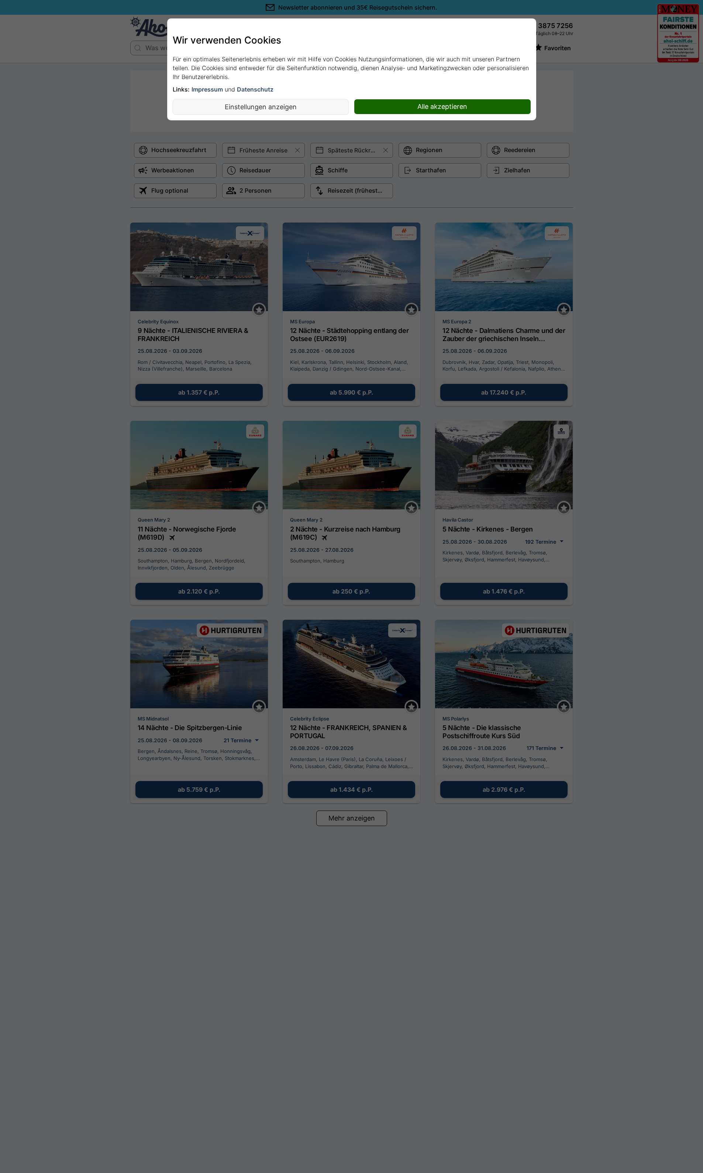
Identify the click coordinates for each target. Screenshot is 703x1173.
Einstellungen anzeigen (261, 107)
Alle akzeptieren (442, 106)
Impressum (207, 89)
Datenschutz (255, 89)
